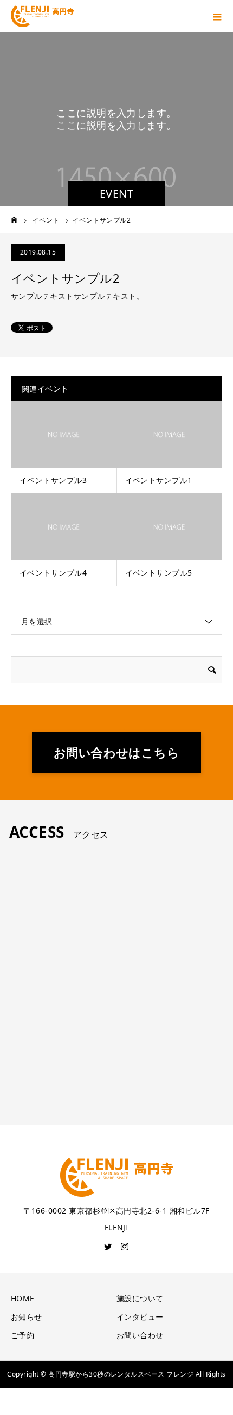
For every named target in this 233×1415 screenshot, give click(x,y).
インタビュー (140, 1317)
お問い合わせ (140, 1335)
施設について (140, 1298)
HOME (23, 1298)
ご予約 (22, 1335)
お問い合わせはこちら (117, 752)
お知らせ (26, 1317)
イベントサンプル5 (158, 573)
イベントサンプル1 (158, 480)
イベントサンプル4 (53, 573)
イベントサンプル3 (53, 480)
